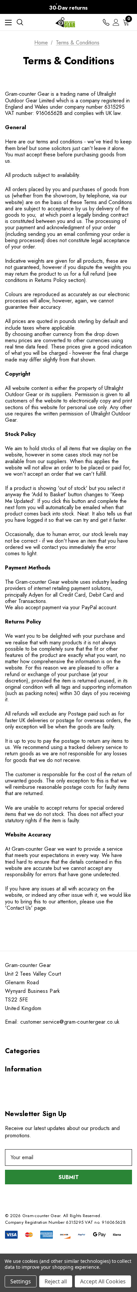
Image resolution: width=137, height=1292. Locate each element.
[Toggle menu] (8, 22)
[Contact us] (106, 22)
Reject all (56, 1281)
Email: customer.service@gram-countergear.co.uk (62, 1022)
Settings (20, 1281)
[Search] (20, 22)
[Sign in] (116, 22)
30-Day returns (68, 8)
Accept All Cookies (103, 1281)
